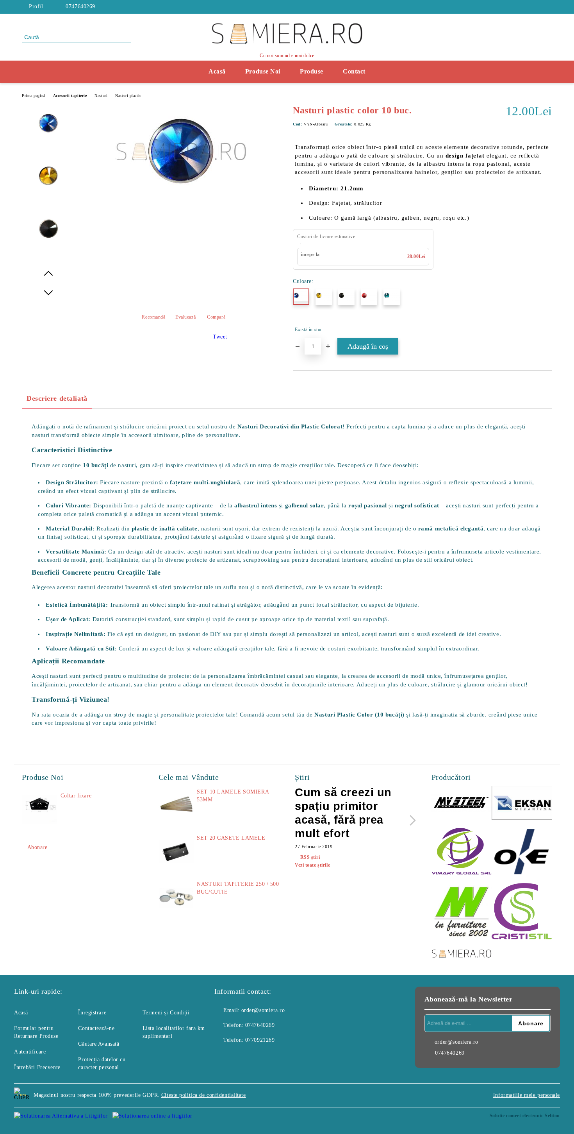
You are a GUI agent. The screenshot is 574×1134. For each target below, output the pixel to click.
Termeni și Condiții (166, 1013)
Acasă (217, 71)
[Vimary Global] (461, 852)
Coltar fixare (76, 796)
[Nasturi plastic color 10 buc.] (181, 196)
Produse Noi (262, 71)
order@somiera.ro (263, 1010)
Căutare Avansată (98, 1044)
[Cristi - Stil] (522, 912)
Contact (354, 71)
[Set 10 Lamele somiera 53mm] (176, 805)
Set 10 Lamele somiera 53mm (233, 796)
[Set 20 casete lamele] (176, 851)
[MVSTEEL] (461, 804)
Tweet (220, 337)
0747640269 (80, 6)
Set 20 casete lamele (231, 838)
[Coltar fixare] (39, 809)
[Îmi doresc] (546, 329)
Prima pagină (33, 95)
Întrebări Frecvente (37, 1067)
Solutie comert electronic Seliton (525, 1115)
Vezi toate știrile (312, 865)
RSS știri (310, 857)
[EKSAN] (522, 804)
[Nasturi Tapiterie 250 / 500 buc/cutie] (176, 897)
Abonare (37, 847)
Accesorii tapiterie (70, 95)
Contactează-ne (96, 1028)
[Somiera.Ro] (461, 954)
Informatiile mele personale (526, 1095)
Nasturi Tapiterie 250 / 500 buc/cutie (238, 888)
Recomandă (153, 317)
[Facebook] (548, 6)
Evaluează (185, 317)
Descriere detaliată (57, 398)
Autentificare (30, 1052)
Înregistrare (92, 1013)
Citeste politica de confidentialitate (203, 1095)
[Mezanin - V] (461, 912)
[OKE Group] (522, 852)
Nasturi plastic (128, 95)
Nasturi (100, 95)
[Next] (410, 820)
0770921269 (260, 1040)
